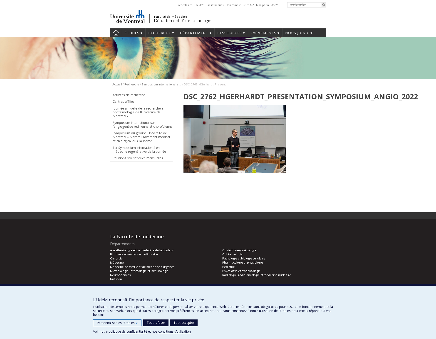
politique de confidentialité (128, 331)
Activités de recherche (129, 95)
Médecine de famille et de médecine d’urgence (142, 267)
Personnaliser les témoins (117, 323)
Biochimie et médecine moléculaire (134, 254)
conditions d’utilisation (174, 331)
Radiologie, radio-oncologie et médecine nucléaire (256, 275)
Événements (263, 32)
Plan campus (233, 5)
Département (194, 32)
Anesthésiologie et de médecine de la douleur (141, 250)
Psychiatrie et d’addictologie (241, 271)
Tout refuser (156, 322)
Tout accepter (183, 322)
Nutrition (116, 279)
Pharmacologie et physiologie (242, 262)
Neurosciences (120, 275)
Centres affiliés (123, 101)
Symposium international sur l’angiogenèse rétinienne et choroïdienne (161, 84)
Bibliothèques (215, 5)
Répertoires (185, 5)
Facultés (199, 5)
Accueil (116, 32)
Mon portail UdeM (267, 5)
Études (132, 32)
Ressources (229, 32)
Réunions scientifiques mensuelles (138, 158)
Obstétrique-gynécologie (239, 250)
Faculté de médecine (170, 17)
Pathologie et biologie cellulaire (243, 258)
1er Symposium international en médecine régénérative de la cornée (139, 149)
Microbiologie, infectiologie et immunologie (139, 271)
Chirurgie (116, 258)
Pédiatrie (228, 267)
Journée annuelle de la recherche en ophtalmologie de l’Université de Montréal (139, 112)
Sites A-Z (248, 5)
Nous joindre (299, 32)
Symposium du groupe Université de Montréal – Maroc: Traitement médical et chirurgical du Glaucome (141, 137)
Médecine (117, 262)
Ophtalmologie (232, 254)
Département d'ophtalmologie (182, 20)
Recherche (159, 32)
